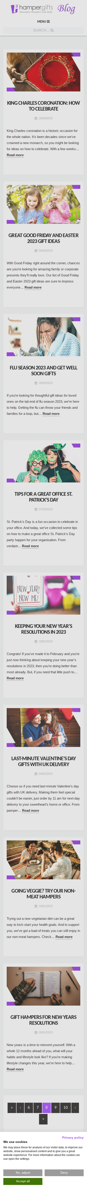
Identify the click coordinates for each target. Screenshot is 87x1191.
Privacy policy (73, 1137)
